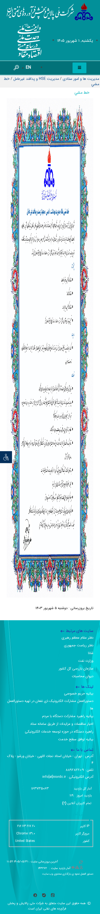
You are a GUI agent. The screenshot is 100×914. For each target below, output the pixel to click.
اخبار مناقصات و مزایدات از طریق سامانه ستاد (61, 724)
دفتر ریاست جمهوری (78, 645)
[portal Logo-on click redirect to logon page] (50, 12)
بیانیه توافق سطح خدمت (75, 739)
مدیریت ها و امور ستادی (81, 79)
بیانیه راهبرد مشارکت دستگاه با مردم (67, 716)
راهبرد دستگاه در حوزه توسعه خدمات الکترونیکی (59, 731)
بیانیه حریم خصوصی (78, 693)
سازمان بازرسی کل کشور (76, 668)
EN (28, 67)
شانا (90, 653)
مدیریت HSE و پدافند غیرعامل (36, 79)
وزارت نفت (85, 661)
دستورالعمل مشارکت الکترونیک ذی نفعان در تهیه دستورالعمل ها (50, 704)
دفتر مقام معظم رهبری (77, 637)
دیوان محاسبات (82, 676)
